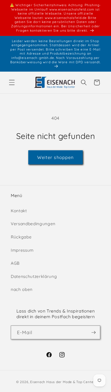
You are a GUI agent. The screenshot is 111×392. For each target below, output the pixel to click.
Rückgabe (21, 237)
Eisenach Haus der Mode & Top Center (62, 382)
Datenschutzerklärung (34, 276)
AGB (15, 263)
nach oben (22, 289)
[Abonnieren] (93, 332)
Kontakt (19, 210)
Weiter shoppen (55, 157)
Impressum (22, 250)
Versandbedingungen (33, 223)
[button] (11, 82)
